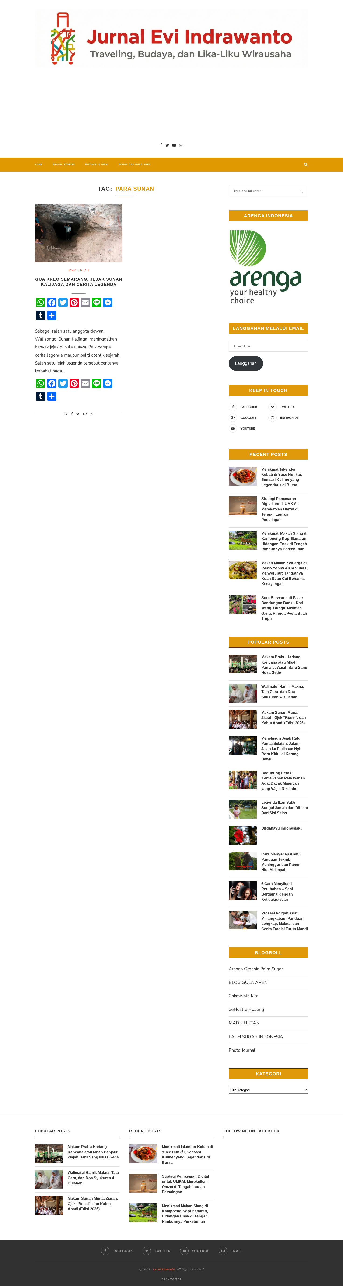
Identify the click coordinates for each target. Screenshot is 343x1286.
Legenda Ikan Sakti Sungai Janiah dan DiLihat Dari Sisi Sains (284, 807)
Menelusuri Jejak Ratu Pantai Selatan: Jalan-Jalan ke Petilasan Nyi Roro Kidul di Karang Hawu (281, 748)
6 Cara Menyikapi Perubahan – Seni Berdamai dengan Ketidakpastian (277, 891)
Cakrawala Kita (244, 996)
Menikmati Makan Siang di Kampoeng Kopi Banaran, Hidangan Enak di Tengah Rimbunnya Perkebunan (284, 541)
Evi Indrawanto (164, 1269)
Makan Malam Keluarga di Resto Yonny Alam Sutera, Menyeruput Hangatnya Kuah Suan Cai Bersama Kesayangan (284, 573)
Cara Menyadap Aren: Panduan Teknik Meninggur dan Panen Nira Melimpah (281, 862)
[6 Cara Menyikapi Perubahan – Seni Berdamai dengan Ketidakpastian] (243, 890)
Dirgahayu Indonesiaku (282, 828)
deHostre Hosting (246, 1010)
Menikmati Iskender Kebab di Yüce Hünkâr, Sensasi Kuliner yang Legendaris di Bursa (281, 477)
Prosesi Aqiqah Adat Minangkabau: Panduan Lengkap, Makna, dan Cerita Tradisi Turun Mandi (284, 921)
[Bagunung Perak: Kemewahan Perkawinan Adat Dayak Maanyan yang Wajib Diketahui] (243, 780)
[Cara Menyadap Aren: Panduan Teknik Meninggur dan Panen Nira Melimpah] (243, 861)
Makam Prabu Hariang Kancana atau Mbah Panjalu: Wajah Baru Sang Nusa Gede (284, 665)
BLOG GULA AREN (248, 982)
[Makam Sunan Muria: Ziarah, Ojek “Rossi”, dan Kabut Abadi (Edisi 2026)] (243, 719)
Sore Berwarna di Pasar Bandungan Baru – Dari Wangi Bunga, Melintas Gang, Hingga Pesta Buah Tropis (284, 608)
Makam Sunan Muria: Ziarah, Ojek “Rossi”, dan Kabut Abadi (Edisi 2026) (283, 717)
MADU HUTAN (244, 1023)
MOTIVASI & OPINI (96, 164)
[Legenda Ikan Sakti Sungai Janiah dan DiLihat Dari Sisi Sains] (243, 809)
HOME (38, 164)
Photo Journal (242, 1050)
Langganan (246, 363)
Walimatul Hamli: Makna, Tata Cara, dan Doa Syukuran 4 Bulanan (282, 692)
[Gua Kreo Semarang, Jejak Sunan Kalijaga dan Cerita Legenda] (78, 233)
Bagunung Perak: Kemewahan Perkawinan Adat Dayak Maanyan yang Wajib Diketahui (283, 781)
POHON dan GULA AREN (135, 164)
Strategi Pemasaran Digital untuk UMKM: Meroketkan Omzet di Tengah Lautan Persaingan (279, 509)
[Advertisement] (171, 105)
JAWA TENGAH (79, 270)
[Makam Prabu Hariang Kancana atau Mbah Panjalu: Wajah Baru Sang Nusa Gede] (243, 664)
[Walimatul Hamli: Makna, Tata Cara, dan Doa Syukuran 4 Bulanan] (243, 693)
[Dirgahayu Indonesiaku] (243, 835)
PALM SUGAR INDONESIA (256, 1037)
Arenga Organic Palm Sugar (256, 969)
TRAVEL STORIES (64, 164)
